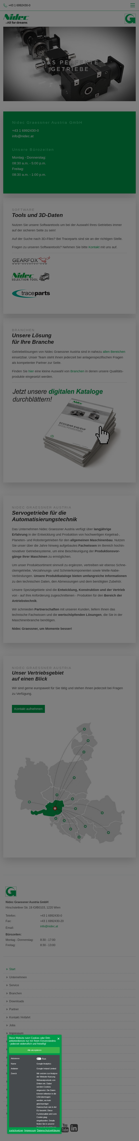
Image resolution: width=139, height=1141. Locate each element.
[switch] (39, 1059)
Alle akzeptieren (34, 1050)
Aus (44, 1058)
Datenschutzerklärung (48, 1130)
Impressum (30, 1130)
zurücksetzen (16, 1130)
